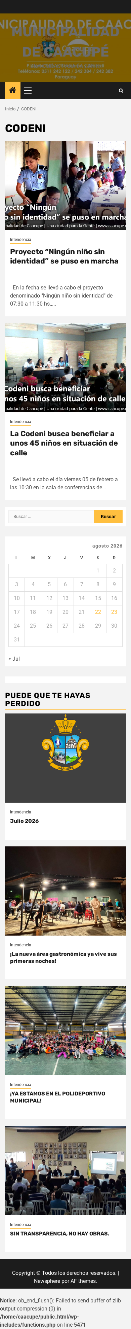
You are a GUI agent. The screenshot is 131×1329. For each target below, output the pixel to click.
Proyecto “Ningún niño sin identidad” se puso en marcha (64, 256)
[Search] (121, 90)
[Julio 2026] (65, 758)
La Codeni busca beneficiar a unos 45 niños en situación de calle (64, 443)
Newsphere (47, 1281)
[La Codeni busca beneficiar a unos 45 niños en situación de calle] (65, 367)
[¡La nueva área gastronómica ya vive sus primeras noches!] (65, 891)
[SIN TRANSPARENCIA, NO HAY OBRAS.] (65, 1170)
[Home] (12, 91)
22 (98, 612)
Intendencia (20, 239)
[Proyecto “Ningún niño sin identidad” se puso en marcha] (65, 185)
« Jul (14, 659)
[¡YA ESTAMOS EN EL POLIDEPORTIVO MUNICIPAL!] (65, 1030)
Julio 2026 (24, 821)
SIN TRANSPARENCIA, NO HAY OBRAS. (60, 1233)
